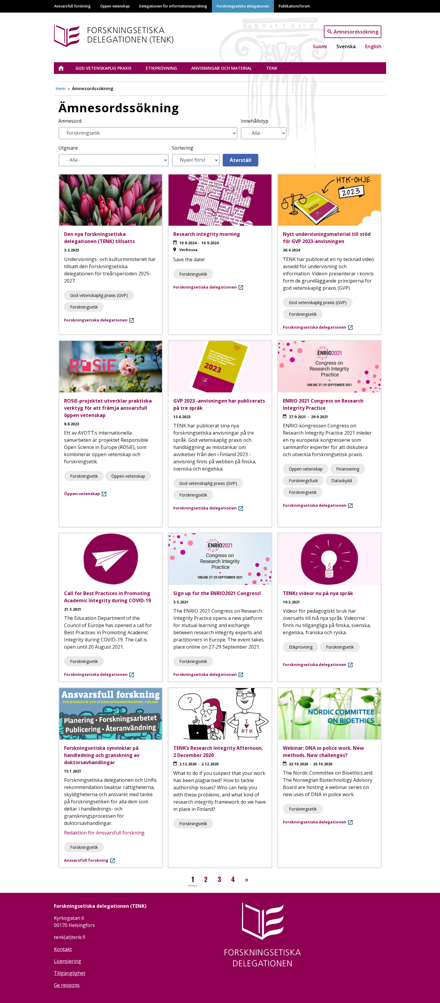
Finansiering (347, 469)
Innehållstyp (254, 121)
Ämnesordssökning (356, 31)
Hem (61, 88)
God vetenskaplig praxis (103, 68)
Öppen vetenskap (115, 6)
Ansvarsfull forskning (72, 6)
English (373, 46)
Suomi (320, 46)
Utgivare (68, 148)
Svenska (346, 46)
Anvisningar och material (221, 68)
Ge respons (67, 985)
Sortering (182, 148)
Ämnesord (69, 121)
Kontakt (63, 949)
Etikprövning (161, 68)
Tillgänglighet (69, 973)
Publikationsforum (294, 6)
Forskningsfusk (303, 480)
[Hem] (132, 34)
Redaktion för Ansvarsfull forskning (104, 832)
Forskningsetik (84, 307)
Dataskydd (341, 480)
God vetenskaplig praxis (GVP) (99, 295)
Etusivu (64, 68)
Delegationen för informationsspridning (173, 6)
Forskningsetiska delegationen (243, 6)
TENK (271, 68)
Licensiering (67, 961)
